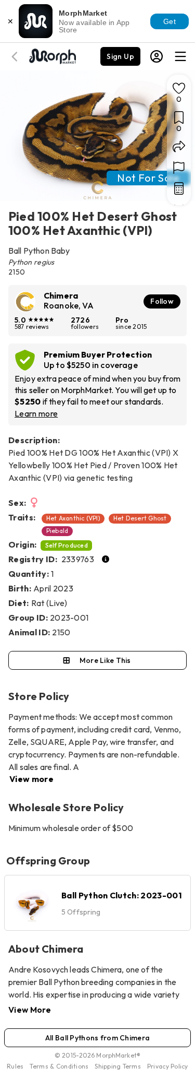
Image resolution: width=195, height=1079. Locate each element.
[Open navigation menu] (180, 56)
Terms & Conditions (59, 1066)
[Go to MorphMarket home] (52, 55)
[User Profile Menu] (156, 56)
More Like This (105, 660)
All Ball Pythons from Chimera (97, 1037)
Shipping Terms (117, 1066)
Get (169, 21)
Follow (162, 301)
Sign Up (120, 56)
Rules (15, 1066)
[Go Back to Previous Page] (16, 56)
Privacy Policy (167, 1066)
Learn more (36, 413)
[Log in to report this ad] (179, 167)
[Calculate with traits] (179, 188)
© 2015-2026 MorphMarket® (97, 1055)
